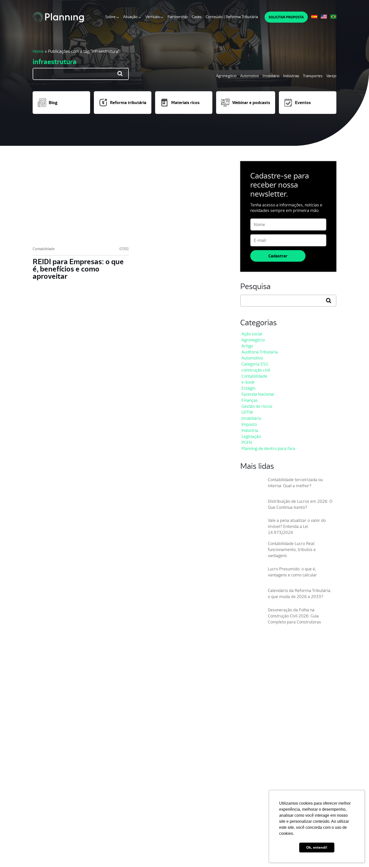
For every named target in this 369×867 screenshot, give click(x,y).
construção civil (255, 370)
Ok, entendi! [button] (316, 847)
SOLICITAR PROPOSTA (286, 17)
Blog (53, 102)
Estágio (248, 388)
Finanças (249, 400)
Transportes (313, 76)
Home (38, 51)
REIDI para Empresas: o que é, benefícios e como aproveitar (78, 269)
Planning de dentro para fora (268, 448)
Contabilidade (44, 249)
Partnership (177, 16)
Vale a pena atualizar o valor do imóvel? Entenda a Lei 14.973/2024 (297, 526)
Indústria (249, 430)
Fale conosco (101, 833)
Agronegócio (226, 76)
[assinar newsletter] (331, 696)
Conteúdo (76, 833)
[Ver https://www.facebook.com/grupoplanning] (294, 731)
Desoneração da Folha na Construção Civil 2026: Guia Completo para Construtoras (294, 615)
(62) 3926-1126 (45, 758)
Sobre (110, 16)
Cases (197, 16)
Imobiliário (271, 76)
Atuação (130, 16)
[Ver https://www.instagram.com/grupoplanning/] (303, 731)
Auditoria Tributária (259, 351)
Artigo (247, 345)
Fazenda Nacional (257, 394)
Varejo (331, 76)
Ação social (251, 333)
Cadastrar (277, 255)
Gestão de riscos (256, 406)
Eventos (303, 102)
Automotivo (249, 76)
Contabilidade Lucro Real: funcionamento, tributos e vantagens (292, 549)
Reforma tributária (128, 102)
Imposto (249, 424)
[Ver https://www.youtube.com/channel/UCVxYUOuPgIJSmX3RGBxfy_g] (312, 731)
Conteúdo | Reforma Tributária (232, 16)
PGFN (246, 442)
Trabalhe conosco (47, 833)
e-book (248, 382)
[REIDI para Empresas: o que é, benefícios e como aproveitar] (81, 201)
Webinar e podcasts (251, 102)
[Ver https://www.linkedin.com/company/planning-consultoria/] (321, 731)
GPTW (247, 412)
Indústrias (291, 76)
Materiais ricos (185, 102)
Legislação (251, 436)
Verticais (152, 16)
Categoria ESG (254, 364)
